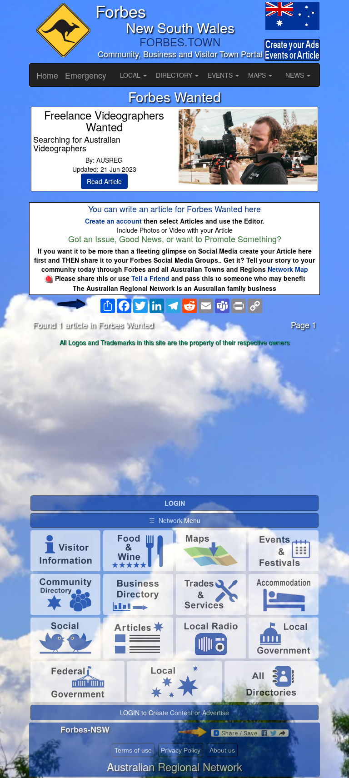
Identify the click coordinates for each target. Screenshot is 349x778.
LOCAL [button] (131, 75)
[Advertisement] (174, 421)
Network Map (288, 269)
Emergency (85, 75)
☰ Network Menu (174, 520)
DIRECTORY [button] (175, 75)
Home (47, 75)
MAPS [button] (258, 75)
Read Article (104, 181)
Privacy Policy (180, 750)
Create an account (113, 220)
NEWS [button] (295, 75)
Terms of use (133, 750)
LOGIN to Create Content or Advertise (174, 712)
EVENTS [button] (221, 75)
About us (222, 750)
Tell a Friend (150, 278)
